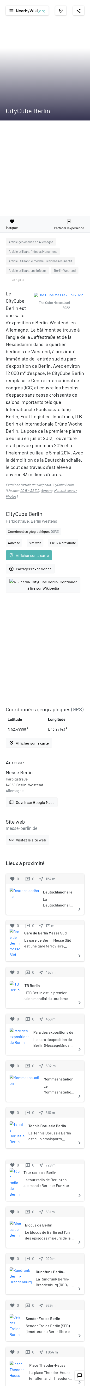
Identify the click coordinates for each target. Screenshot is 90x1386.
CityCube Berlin (62, 485)
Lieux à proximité (63, 543)
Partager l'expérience (30, 568)
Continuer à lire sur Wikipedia (52, 585)
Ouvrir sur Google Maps (31, 802)
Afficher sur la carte (29, 555)
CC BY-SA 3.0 (29, 490)
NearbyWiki (27, 10)
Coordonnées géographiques (33, 531)
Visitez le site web (27, 839)
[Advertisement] (45, 168)
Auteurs (46, 490)
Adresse (14, 543)
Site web (35, 543)
